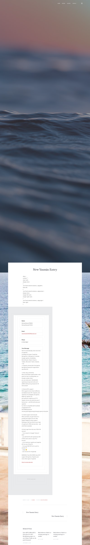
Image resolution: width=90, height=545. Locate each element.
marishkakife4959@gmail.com (29, 333)
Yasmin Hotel (33, 479)
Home (59, 3)
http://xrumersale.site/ (27, 462)
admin (33, 500)
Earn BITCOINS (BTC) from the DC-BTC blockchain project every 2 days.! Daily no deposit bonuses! (30, 536)
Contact (74, 3)
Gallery (68, 3)
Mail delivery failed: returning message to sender (45, 534)
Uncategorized (44, 500)
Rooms (63, 3)
